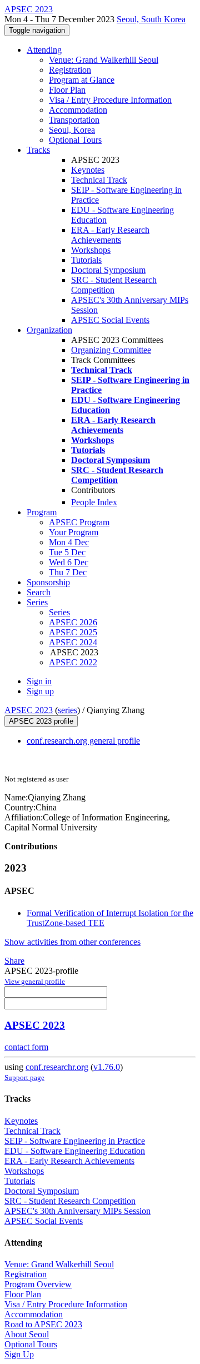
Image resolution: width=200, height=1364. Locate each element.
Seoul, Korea (72, 130)
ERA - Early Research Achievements (110, 235)
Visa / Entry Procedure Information (110, 99)
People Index (94, 502)
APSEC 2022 (73, 662)
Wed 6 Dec (68, 562)
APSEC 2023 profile (41, 721)
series (67, 710)
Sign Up (19, 1354)
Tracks (38, 150)
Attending (44, 49)
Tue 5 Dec (67, 552)
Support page (24, 1077)
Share (14, 960)
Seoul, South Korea (151, 19)
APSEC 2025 (73, 632)
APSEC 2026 (73, 622)
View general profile (34, 981)
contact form (26, 1047)
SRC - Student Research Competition (114, 285)
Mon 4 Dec (69, 542)
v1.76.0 (106, 1067)
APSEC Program (79, 522)
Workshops (91, 250)
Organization (49, 330)
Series (59, 612)
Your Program (73, 532)
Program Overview (38, 1284)
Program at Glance (81, 79)
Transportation (74, 120)
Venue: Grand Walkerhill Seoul (103, 59)
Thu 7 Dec (68, 572)
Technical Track (99, 180)
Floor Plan (67, 89)
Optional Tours (75, 140)
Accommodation (78, 110)
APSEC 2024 (73, 642)
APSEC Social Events (110, 320)
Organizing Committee (111, 350)
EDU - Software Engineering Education (74, 1151)
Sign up (40, 691)
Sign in (39, 681)
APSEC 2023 (28, 710)
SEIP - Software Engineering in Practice (74, 1141)
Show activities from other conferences (72, 942)
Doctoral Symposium (108, 270)
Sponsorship (48, 582)
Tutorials (86, 260)
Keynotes (87, 170)
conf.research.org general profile (83, 740)
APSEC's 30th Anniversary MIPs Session (77, 1211)
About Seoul (26, 1334)
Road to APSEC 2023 (43, 1324)
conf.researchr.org (57, 1067)
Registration (70, 69)
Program (42, 512)
